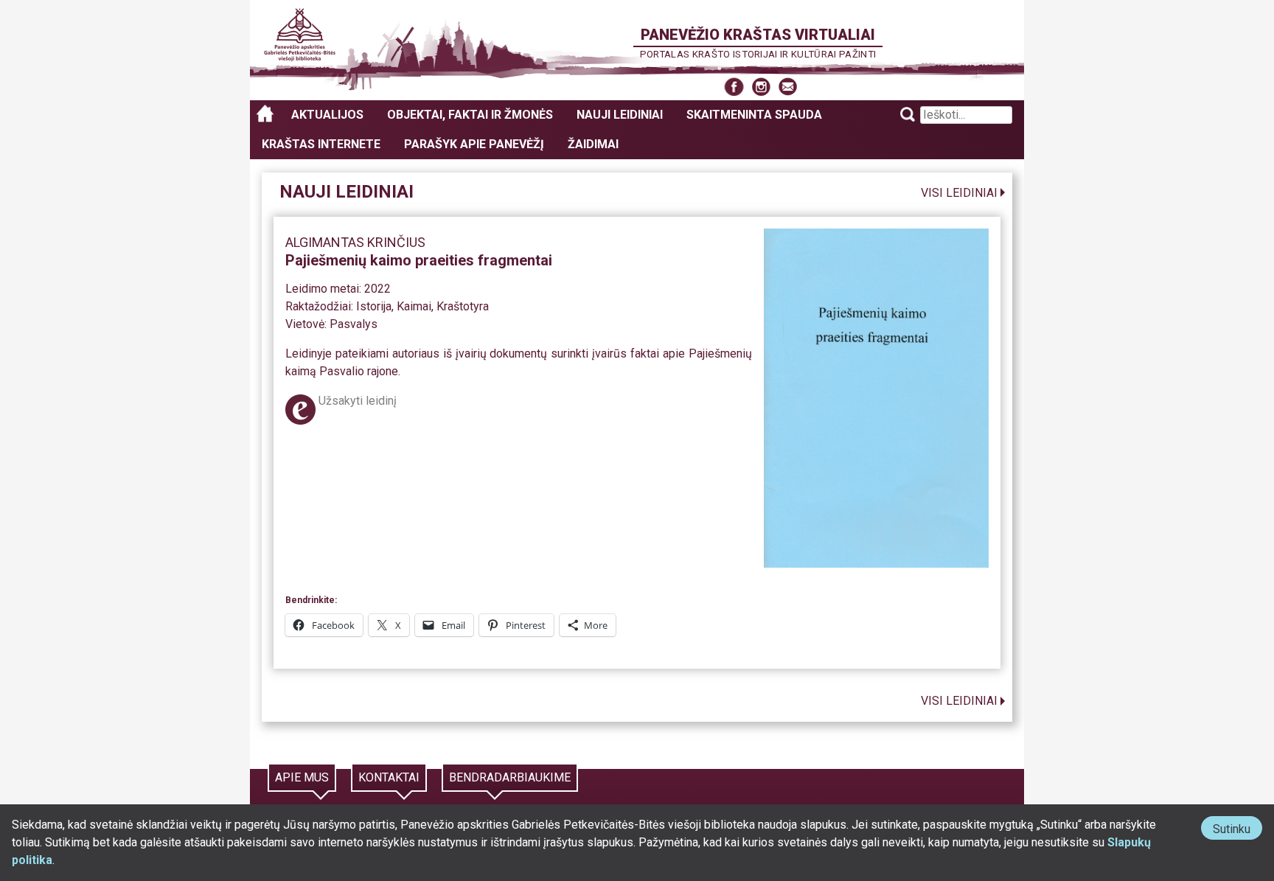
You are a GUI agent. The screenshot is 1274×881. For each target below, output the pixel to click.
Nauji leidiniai (620, 115)
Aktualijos (327, 115)
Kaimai (414, 306)
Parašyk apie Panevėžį (474, 144)
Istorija (373, 306)
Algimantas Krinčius (355, 242)
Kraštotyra (462, 306)
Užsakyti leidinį (357, 401)
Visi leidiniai (959, 193)
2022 (377, 289)
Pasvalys (353, 324)
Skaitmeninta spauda (754, 115)
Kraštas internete (321, 144)
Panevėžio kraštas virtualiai (758, 34)
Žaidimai (593, 144)
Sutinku (1237, 830)
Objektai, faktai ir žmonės (470, 115)
